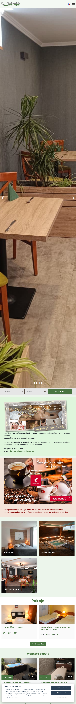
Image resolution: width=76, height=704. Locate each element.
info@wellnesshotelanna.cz (22, 451)
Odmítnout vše (61, 693)
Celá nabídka (38, 644)
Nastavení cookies (61, 698)
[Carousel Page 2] (37, 383)
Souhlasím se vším (61, 688)
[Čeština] (69, 4)
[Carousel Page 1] (34, 383)
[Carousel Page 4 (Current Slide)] (41, 383)
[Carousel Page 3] (39, 383)
